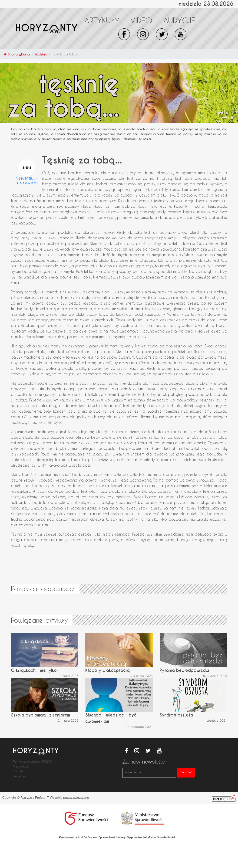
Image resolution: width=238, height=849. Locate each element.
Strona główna (18, 54)
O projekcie (21, 766)
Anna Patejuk (26, 178)
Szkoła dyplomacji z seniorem (40, 715)
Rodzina (41, 54)
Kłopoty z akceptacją (107, 670)
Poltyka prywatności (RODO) (32, 762)
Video (144, 20)
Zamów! (186, 772)
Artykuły (105, 20)
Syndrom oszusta (176, 715)
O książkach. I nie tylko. (34, 670)
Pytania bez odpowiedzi (184, 670)
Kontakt (18, 771)
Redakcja (19, 776)
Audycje (179, 20)
